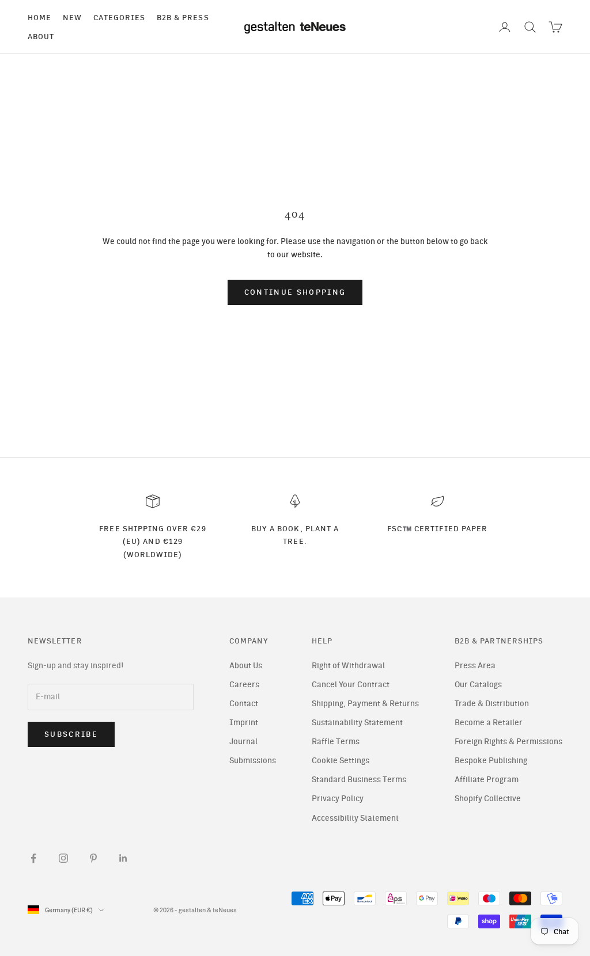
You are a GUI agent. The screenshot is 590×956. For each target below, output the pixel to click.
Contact (243, 704)
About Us (245, 666)
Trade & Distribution (492, 704)
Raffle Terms (336, 741)
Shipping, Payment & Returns (365, 704)
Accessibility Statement (355, 818)
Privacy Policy (338, 798)
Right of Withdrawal (348, 666)
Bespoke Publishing (491, 760)
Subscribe (71, 734)
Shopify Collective (488, 798)
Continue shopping (295, 292)
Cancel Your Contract (350, 685)
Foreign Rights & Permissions (508, 741)
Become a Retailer (489, 723)
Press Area (475, 666)
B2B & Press (183, 17)
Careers (244, 685)
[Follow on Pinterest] (93, 858)
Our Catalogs (478, 685)
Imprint (243, 723)
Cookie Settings (340, 760)
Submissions (252, 760)
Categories (119, 17)
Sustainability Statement (357, 723)
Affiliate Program (487, 779)
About (41, 36)
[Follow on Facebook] (33, 858)
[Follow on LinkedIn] (123, 858)
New (72, 17)
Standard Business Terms (359, 779)
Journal (243, 741)
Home (39, 17)
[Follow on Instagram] (63, 858)
